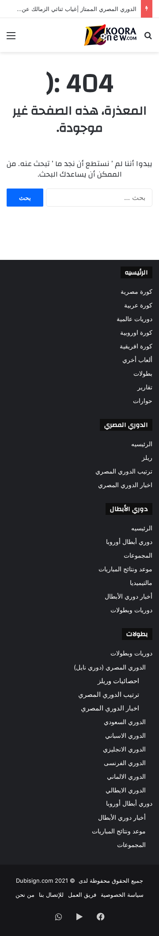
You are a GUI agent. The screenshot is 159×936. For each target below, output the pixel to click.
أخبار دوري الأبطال (128, 596)
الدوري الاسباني (125, 735)
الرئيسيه (141, 444)
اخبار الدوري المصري (125, 484)
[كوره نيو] (110, 35)
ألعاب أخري (137, 359)
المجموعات (138, 555)
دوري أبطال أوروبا (129, 541)
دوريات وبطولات (131, 610)
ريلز (147, 457)
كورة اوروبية (136, 332)
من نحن (24, 894)
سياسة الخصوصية (122, 894)
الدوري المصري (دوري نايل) (110, 667)
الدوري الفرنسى (125, 762)
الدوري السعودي (125, 721)
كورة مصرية (136, 291)
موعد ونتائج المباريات (125, 569)
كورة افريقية (136, 346)
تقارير (144, 387)
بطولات (142, 373)
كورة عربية (138, 305)
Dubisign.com (34, 880)
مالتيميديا (141, 582)
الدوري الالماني (126, 776)
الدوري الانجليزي (124, 749)
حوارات (142, 400)
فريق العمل (82, 894)
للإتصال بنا (51, 894)
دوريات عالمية (134, 318)
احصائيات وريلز (118, 681)
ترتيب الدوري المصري (123, 471)
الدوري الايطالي (126, 790)
